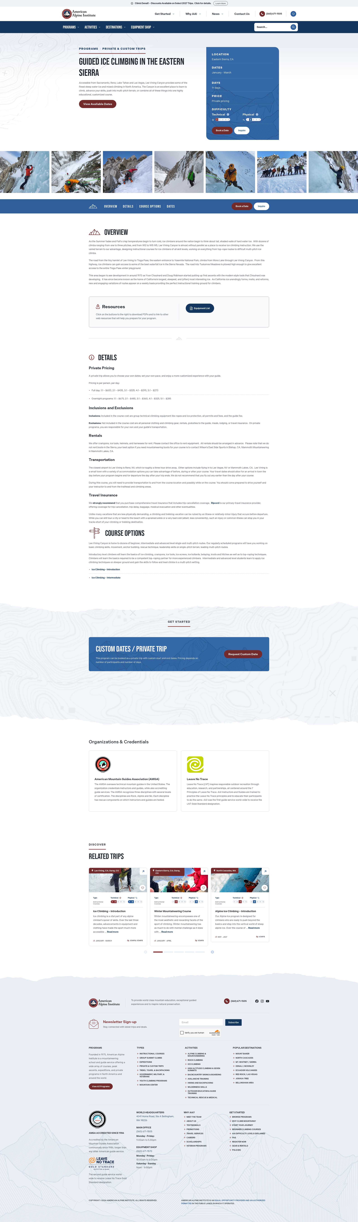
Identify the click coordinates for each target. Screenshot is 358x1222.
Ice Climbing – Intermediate (106, 577)
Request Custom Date (243, 654)
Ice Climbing (194, 1064)
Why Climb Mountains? (244, 1121)
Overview (110, 206)
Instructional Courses (152, 1054)
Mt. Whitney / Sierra (246, 1062)
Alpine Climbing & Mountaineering (197, 1055)
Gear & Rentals (240, 1146)
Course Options (150, 206)
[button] (158, 952)
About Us (191, 1121)
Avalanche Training (198, 1079)
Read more (112, 932)
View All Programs (100, 1086)
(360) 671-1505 (274, 13)
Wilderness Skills (197, 1087)
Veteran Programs (197, 1146)
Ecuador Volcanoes (246, 1070)
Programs (69, 27)
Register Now (239, 1142)
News (215, 13)
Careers (191, 1138)
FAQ (234, 1138)
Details (128, 206)
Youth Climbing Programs (153, 1081)
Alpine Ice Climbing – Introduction (235, 911)
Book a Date (222, 130)
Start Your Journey (242, 1125)
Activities (91, 27)
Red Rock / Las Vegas (246, 1074)
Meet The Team (194, 1117)
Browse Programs (242, 1117)
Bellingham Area (245, 1083)
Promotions (193, 1129)
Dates (171, 206)
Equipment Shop (141, 27)
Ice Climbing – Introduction (106, 569)
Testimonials (194, 1125)
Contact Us (241, 13)
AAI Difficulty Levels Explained (248, 1134)
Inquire (241, 130)
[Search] (293, 27)
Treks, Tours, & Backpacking (155, 1070)
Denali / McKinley (245, 1066)
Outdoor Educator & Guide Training (202, 1092)
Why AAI (191, 13)
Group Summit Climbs (151, 1058)
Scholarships (194, 1142)
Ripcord (215, 503)
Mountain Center (149, 1085)
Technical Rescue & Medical (202, 1098)
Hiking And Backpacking (200, 1083)
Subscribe (233, 1022)
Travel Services (195, 1134)
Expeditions (146, 1062)
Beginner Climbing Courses (246, 1129)
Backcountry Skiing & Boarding (204, 1075)
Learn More (220, 3)
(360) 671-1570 (144, 1151)
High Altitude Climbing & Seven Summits (204, 1069)
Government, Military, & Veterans (152, 1075)
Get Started (163, 13)
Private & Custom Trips (124, 48)
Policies (236, 1150)
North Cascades (244, 1058)
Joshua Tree (242, 1079)
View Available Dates (97, 104)
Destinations (114, 27)
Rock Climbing (195, 1060)
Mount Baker (242, 1054)
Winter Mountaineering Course (172, 911)
